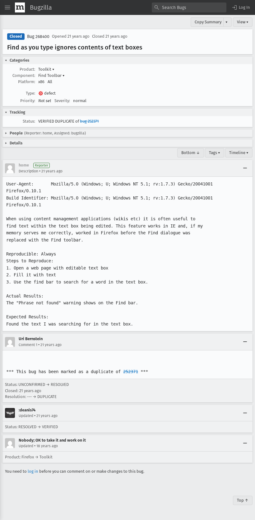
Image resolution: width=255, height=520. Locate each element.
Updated (26, 416)
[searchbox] (189, 7)
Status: (29, 121)
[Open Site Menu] (7, 7)
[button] (241, 7)
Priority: (27, 100)
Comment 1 (28, 345)
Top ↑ (242, 500)
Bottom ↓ (190, 152)
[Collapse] (245, 168)
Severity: (62, 100)
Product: (27, 69)
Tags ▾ (214, 152)
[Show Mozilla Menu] (20, 7)
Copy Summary (208, 22)
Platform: (26, 81)
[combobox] (189, 7)
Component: (23, 75)
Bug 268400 (38, 36)
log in (33, 471)
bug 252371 (89, 121)
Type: (30, 93)
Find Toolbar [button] (51, 75)
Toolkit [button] (46, 69)
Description (28, 171)
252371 (130, 371)
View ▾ (242, 22)
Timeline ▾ (238, 152)
